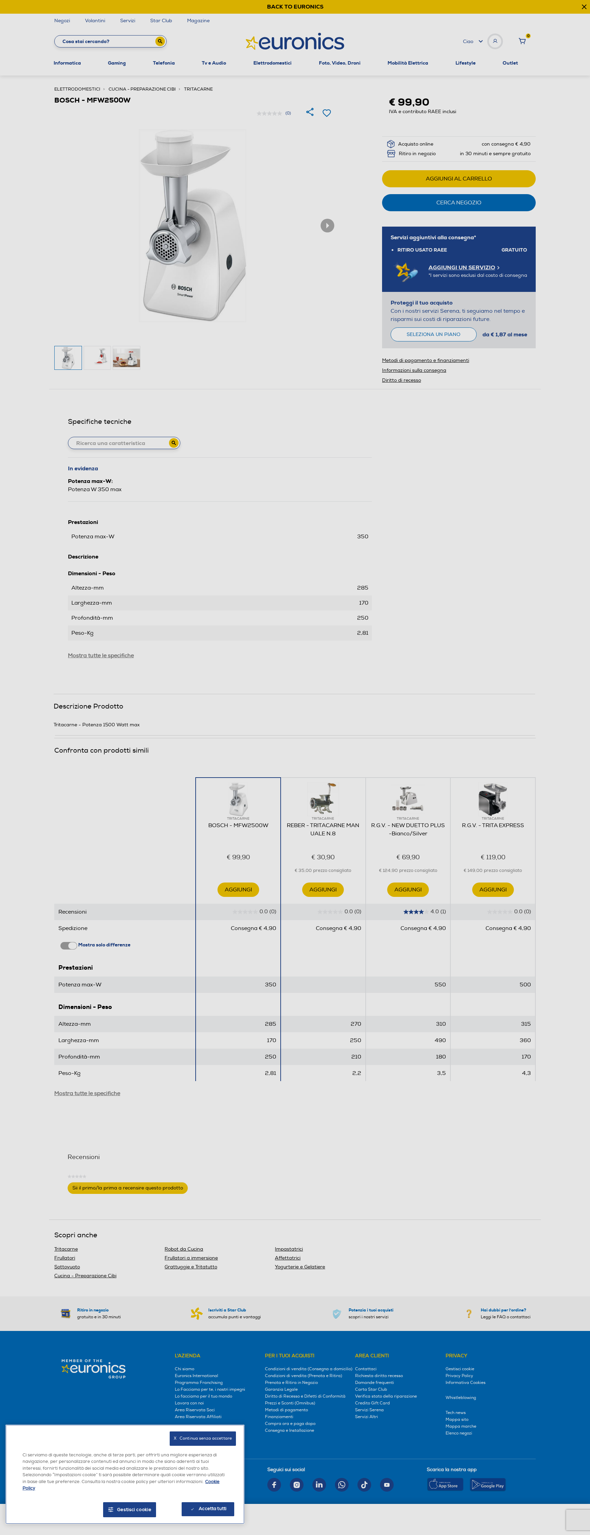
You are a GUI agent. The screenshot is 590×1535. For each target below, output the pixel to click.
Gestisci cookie (134, 1509)
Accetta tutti (212, 1508)
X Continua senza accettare (203, 1438)
